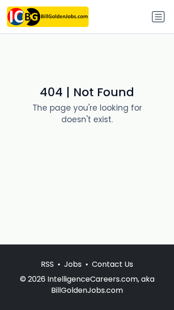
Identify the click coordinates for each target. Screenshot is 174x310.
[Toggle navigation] (158, 17)
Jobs (73, 264)
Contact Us (112, 264)
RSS (47, 264)
